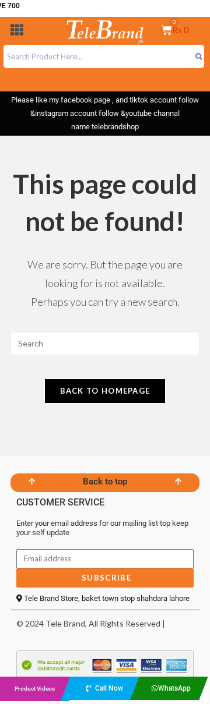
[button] (16, 31)
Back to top (105, 481)
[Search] (198, 56)
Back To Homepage (105, 390)
